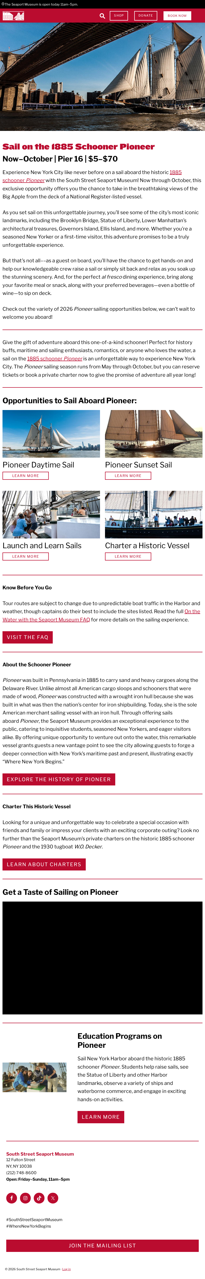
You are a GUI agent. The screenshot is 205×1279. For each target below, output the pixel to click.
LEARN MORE (25, 475)
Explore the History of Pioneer (59, 779)
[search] (102, 16)
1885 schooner (54, 359)
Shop (119, 15)
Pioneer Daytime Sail (38, 464)
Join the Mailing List (102, 1246)
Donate (145, 15)
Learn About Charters (44, 864)
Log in (66, 1269)
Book (177, 16)
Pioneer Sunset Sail (138, 464)
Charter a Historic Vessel (147, 545)
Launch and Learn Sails (42, 545)
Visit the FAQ (27, 637)
